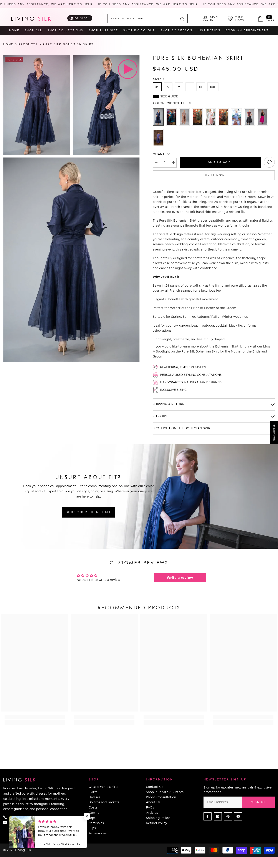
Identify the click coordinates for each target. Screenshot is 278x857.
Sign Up (258, 802)
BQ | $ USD (81, 18)
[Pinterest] (228, 816)
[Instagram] (218, 816)
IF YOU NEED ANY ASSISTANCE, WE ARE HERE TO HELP (136, 4)
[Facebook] (208, 816)
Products (28, 44)
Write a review (180, 577)
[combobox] (142, 18)
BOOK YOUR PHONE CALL (88, 512)
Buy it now (214, 175)
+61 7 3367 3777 (22, 817)
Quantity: (161, 154)
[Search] (147, 18)
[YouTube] (238, 816)
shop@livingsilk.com (25, 822)
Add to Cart (220, 162)
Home (8, 44)
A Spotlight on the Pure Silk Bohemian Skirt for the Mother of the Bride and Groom (210, 354)
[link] (269, 162)
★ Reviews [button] (274, 432)
